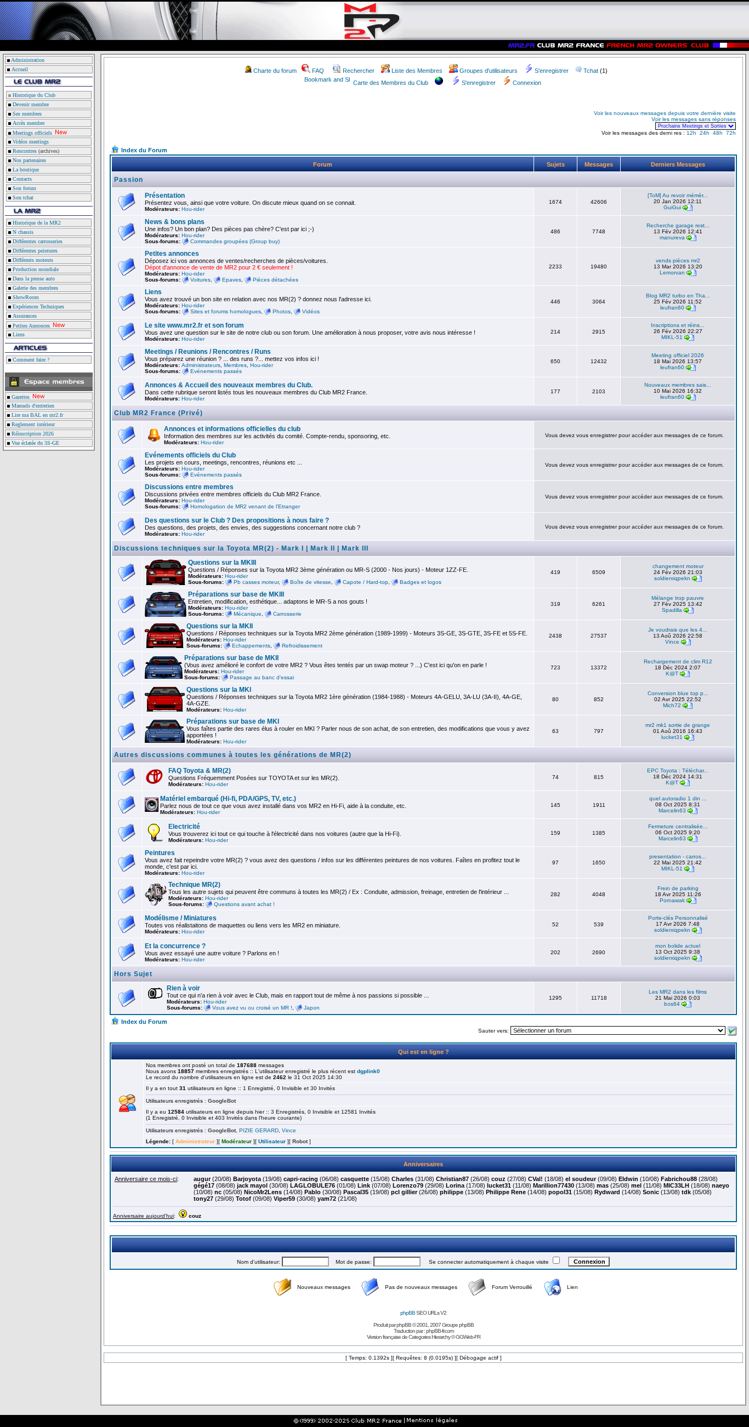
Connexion (527, 82)
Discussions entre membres (189, 487)
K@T (672, 673)
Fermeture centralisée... (678, 826)
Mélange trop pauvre (677, 598)
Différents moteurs (32, 260)
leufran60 (672, 308)
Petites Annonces (30, 326)
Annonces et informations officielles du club (232, 429)
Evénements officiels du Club (190, 455)
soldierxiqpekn (672, 578)
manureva (672, 237)
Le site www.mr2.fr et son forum (194, 325)
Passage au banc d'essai (262, 677)
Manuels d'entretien (32, 406)
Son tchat (22, 197)
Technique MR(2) (194, 885)
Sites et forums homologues (225, 311)
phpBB (407, 1313)
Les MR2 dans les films (678, 992)
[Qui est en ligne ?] (127, 1110)
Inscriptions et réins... (678, 325)
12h (691, 133)
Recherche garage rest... (678, 225)
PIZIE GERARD (259, 1130)
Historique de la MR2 (36, 223)
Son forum (23, 188)
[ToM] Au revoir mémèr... (678, 195)
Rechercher (358, 70)
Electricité (184, 826)
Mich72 (672, 705)
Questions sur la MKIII (222, 562)
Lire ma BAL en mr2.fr (36, 415)
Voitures (200, 280)
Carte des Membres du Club (390, 82)
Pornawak (672, 900)
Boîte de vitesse (310, 582)
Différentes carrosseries (37, 241)
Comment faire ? (30, 360)
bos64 (672, 1004)
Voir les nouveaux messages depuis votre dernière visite (665, 113)
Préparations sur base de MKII (231, 658)
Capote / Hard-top (365, 582)
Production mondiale (35, 269)
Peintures (160, 853)
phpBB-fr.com (439, 1331)
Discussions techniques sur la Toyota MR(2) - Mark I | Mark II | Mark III (241, 548)
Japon (312, 1008)
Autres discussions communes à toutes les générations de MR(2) (232, 755)
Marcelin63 (672, 810)
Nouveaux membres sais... (677, 385)
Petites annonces (172, 253)
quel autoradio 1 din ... (678, 798)
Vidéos (311, 311)
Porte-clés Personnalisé (678, 918)
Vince (672, 642)
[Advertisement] (239, 119)
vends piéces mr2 (678, 260)
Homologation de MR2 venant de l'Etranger (245, 506)
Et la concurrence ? (175, 946)
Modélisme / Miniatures (181, 918)
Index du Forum (144, 150)
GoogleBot (222, 1101)
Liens (18, 334)
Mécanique (248, 614)
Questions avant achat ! (244, 904)
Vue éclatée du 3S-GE (34, 443)
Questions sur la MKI (218, 690)
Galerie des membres (34, 288)
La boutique (25, 170)
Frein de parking (678, 888)
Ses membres (26, 114)
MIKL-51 (672, 337)
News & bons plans (175, 222)
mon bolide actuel (677, 946)
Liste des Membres (416, 70)
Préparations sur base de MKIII (236, 594)
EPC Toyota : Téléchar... (677, 770)
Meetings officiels (31, 133)
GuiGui (672, 207)
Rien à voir (183, 988)
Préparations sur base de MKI (232, 721)
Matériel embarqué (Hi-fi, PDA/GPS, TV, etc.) (228, 799)
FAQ (318, 70)
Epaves (231, 280)
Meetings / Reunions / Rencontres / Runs (208, 352)
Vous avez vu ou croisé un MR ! (252, 1008)
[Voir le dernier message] (688, 207)
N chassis (22, 232)
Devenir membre (30, 104)
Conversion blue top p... (678, 693)
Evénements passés (216, 371)
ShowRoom (25, 297)
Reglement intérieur (32, 424)
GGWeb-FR (468, 1337)
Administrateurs (200, 365)
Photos (282, 311)
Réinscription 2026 (32, 434)
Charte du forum (275, 70)
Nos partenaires (28, 160)
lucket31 (672, 737)
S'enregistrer (552, 70)
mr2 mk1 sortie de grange (677, 725)
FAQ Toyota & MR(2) (199, 771)
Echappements (251, 646)
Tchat (590, 70)
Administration (27, 60)
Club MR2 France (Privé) (158, 413)
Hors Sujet (133, 974)
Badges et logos (420, 582)
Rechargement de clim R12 (678, 661)
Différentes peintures (34, 251)
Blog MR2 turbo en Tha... (678, 296)
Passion (128, 180)
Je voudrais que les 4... (677, 630)
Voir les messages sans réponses (693, 119)
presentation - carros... (677, 856)
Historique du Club (33, 95)
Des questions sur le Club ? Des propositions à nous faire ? (237, 520)
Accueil (20, 69)
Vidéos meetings (30, 142)
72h (731, 133)
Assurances (24, 316)
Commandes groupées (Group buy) (235, 241)
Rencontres (24, 151)
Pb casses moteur (256, 582)
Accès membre (27, 123)
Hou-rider (193, 209)
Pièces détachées (275, 280)
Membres (235, 365)
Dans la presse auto (33, 279)
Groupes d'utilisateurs (488, 70)
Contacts (21, 179)
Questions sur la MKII (219, 626)
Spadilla (672, 610)
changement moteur (677, 566)
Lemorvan (672, 273)
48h (718, 133)
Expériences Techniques (37, 306)
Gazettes (20, 397)
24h (705, 133)
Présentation (165, 195)
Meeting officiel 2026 (677, 355)
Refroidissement (302, 646)
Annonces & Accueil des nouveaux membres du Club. (229, 385)
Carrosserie (287, 614)
